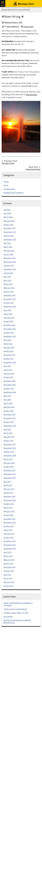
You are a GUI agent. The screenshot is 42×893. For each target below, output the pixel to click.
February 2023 (8, 318)
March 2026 (7, 217)
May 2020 (7, 396)
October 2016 (8, 504)
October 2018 (8, 452)
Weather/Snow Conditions (13, 193)
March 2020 (7, 403)
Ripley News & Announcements (16, 10)
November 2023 (9, 299)
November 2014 (9, 545)
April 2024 (7, 280)
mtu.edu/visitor (31, 94)
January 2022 (8, 351)
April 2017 (7, 482)
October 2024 (8, 265)
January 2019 (8, 441)
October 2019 (8, 422)
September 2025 (9, 239)
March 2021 (7, 370)
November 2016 (9, 500)
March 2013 (7, 578)
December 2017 (9, 470)
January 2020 (8, 411)
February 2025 (8, 251)
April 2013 (7, 575)
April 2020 (7, 400)
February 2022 (8, 347)
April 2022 (7, 340)
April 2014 (7, 552)
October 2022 (8, 333)
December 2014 (9, 541)
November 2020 (9, 385)
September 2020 (9, 392)
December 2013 (9, 567)
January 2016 (8, 515)
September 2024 (9, 269)
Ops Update (8, 616)
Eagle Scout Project (33, 169)
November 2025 (9, 232)
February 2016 (8, 511)
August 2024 (8, 273)
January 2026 (8, 225)
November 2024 (9, 262)
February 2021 (8, 374)
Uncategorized (28, 27)
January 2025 (8, 254)
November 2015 (9, 522)
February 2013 (8, 582)
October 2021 (8, 359)
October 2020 (8, 388)
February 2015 (8, 534)
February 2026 (8, 221)
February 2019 (8, 437)
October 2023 (8, 303)
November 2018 (9, 448)
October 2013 (8, 571)
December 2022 (9, 325)
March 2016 (7, 508)
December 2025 (9, 228)
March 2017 (7, 485)
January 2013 (8, 586)
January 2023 (8, 321)
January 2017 (8, 493)
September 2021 (9, 362)
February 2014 (8, 560)
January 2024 (8, 292)
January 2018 (8, 467)
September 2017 (9, 478)
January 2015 (8, 537)
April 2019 (7, 429)
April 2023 (7, 310)
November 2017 (9, 474)
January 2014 (8, 563)
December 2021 (9, 355)
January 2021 (8, 377)
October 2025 (8, 236)
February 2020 (8, 407)
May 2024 (7, 277)
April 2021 (7, 366)
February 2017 (8, 489)
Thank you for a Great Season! (15, 609)
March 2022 (7, 344)
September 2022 (9, 336)
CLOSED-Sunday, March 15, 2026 (15, 613)
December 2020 (9, 381)
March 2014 (7, 556)
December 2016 (9, 496)
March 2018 (7, 459)
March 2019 (7, 433)
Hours (5, 185)
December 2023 (9, 295)
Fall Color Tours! (8, 163)
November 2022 (9, 329)
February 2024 (8, 288)
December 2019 (9, 414)
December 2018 (9, 444)
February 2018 (8, 463)
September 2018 (9, 455)
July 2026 (6, 210)
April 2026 (7, 213)
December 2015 (9, 519)
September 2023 (9, 306)
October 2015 (8, 526)
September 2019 (9, 426)
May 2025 (7, 243)
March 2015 (7, 530)
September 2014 (9, 549)
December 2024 (9, 258)
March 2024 (7, 284)
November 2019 (9, 418)
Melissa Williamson (12, 26)
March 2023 (7, 314)
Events (6, 181)
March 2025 (7, 247)
